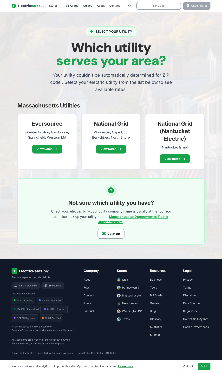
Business (156, 279)
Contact (114, 5)
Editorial (89, 311)
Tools (153, 287)
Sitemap (155, 334)
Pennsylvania (130, 287)
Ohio (125, 279)
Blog (153, 311)
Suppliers (156, 327)
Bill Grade (72, 5)
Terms (187, 287)
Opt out (188, 366)
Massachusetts (132, 295)
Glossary (155, 319)
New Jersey (130, 303)
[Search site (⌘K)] (129, 6)
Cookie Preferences (196, 327)
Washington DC (132, 311)
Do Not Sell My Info (195, 319)
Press (87, 303)
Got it (204, 366)
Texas (126, 319)
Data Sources (192, 303)
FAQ (86, 287)
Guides (87, 5)
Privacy (188, 279)
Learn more (125, 366)
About (101, 5)
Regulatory (190, 311)
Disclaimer (190, 295)
